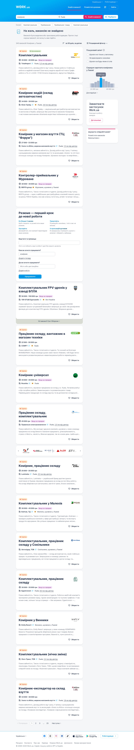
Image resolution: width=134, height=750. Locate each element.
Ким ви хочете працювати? (30, 250)
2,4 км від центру (51, 659)
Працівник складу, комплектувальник (33, 414)
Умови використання (82, 743)
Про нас (37, 743)
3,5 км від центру (45, 474)
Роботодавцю (110, 2)
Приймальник (46, 25)
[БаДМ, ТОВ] (61, 451)
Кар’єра (45, 743)
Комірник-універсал (34, 375)
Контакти (28, 743)
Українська (20, 736)
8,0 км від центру (47, 591)
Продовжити (30, 276)
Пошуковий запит (94, 50)
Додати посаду (25, 258)
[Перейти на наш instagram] (56, 736)
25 (47, 723)
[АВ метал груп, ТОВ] (26, 451)
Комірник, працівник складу (39, 466)
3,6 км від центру (50, 105)
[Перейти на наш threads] (50, 736)
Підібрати (112, 17)
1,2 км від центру (70, 146)
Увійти (113, 7)
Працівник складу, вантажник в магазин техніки (42, 335)
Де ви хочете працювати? (29, 263)
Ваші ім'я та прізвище (27, 239)
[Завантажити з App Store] (78, 736)
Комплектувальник (30, 25)
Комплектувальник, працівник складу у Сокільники (41, 542)
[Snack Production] (38, 451)
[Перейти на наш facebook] (44, 736)
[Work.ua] (23, 6)
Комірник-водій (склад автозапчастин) (36, 94)
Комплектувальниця (80, 25)
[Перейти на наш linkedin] (62, 736)
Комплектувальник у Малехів (40, 503)
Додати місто (24, 270)
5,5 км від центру (46, 63)
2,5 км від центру (62, 425)
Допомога (68, 743)
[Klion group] (49, 451)
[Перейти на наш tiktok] (68, 736)
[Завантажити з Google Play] (92, 736)
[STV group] (73, 451)
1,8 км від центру (70, 700)
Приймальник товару (62, 25)
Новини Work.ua (56, 743)
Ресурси (19, 743)
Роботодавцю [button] (107, 736)
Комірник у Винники (33, 620)
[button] (105, 7)
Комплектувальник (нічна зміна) (43, 654)
